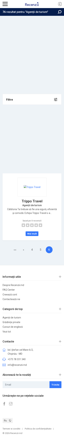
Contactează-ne (11, 299)
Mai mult (32, 233)
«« (15, 249)
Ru (5, 420)
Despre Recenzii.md (13, 285)
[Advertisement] (32, 50)
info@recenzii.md (17, 365)
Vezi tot (7, 331)
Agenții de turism (12, 317)
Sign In (59, 4)
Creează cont (10, 294)
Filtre (9, 99)
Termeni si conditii (11, 428)
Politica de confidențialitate (38, 428)
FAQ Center (9, 289)
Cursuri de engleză (13, 326)
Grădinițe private (11, 322)
